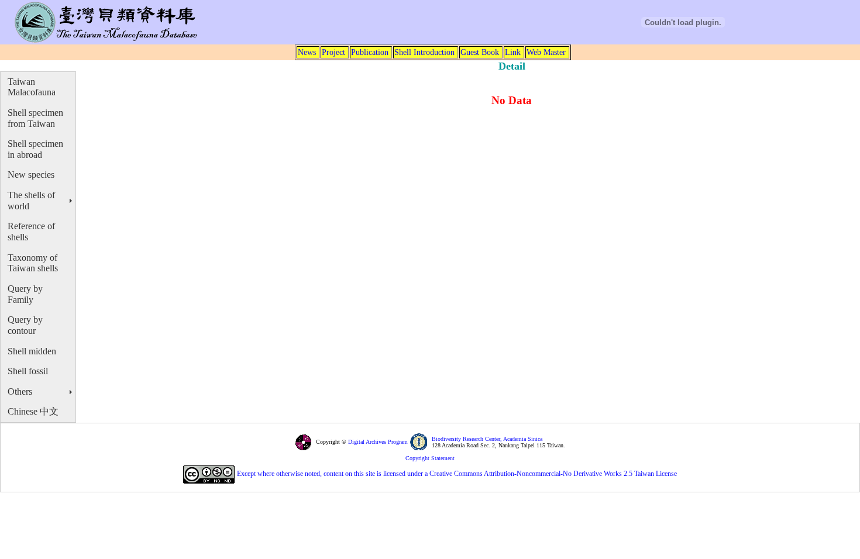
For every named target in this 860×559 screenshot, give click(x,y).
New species (31, 175)
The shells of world (31, 200)
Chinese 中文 (33, 411)
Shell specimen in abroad (35, 149)
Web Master (546, 52)
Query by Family (25, 294)
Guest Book (479, 52)
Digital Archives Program (377, 442)
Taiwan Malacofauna (32, 87)
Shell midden (32, 351)
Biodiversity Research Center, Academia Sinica (487, 439)
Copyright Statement (430, 458)
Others (20, 391)
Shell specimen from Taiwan (35, 118)
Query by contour (25, 325)
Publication (369, 52)
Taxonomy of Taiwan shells (33, 263)
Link (513, 52)
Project (333, 52)
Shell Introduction (424, 52)
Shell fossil (28, 371)
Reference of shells (31, 231)
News (307, 52)
